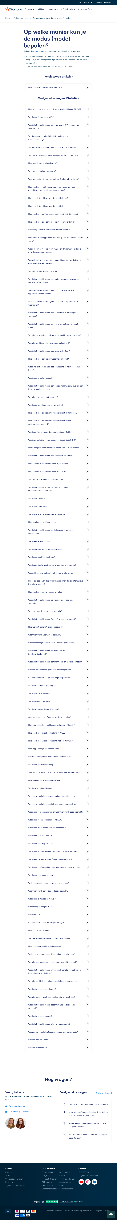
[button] (111, 1214)
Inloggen (98, 2)
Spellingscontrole (66, 1189)
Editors (8, 1172)
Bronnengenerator (49, 1189)
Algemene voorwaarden (15, 1185)
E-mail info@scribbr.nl (19, 1112)
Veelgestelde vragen (14, 1179)
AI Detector (47, 1182)
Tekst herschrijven (67, 1179)
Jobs (7, 1175)
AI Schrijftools (67, 9)
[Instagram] (88, 1182)
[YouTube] (81, 1182)
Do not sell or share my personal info (78, 1211)
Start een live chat (17, 1106)
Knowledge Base (85, 9)
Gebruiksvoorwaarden (54, 1211)
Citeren (52, 9)
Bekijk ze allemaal (104, 1093)
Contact (82, 1169)
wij (41, 1096)
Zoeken (109, 2)
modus (36, 51)
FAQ (79, 2)
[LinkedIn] (94, 1182)
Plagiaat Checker (49, 1179)
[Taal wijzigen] (8, 1211)
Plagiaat (28, 9)
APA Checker (47, 1185)
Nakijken (41, 9)
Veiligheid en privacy (102, 1211)
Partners (9, 1182)
